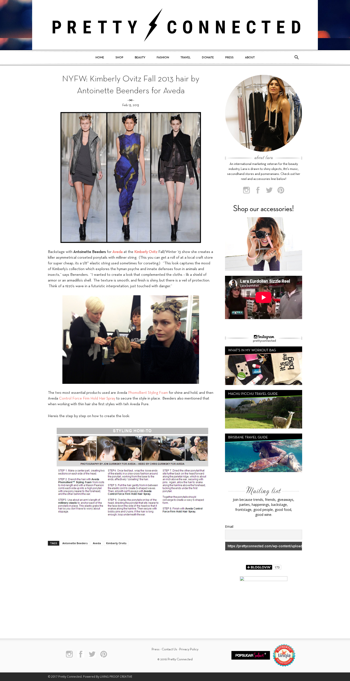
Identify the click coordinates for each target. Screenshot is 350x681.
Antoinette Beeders (75, 543)
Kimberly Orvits (116, 543)
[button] (296, 57)
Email (229, 526)
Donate (208, 57)
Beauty (140, 57)
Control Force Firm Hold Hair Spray (87, 398)
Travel (185, 57)
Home (99, 57)
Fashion (163, 57)
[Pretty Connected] (175, 25)
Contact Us (169, 649)
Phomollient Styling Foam (148, 393)
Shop (119, 57)
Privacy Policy (188, 649)
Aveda (97, 543)
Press (229, 57)
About (250, 57)
